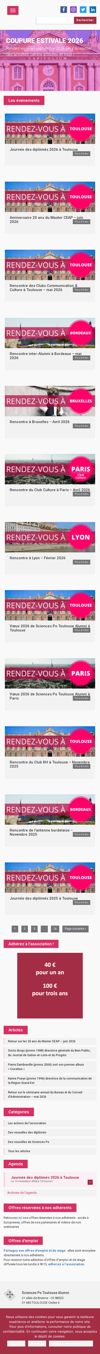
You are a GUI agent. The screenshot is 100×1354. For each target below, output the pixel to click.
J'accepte (16, 1343)
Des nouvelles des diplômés (27, 1132)
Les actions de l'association (27, 1123)
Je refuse (37, 1343)
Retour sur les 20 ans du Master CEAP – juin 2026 (41, 1041)
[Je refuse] (94, 1331)
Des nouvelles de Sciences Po (28, 1142)
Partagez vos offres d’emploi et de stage (35, 1250)
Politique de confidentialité (71, 1343)
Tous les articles (19, 1151)
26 (55, 928)
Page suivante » (75, 928)
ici (20, 1218)
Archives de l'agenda (22, 1193)
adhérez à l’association (66, 1264)
